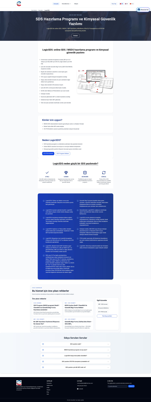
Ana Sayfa (34, 10)
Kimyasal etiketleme (103, 308)
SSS (48, 394)
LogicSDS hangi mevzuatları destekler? (75, 355)
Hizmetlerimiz (65, 3)
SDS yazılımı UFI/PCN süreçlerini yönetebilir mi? (75, 361)
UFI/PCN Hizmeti (48, 153)
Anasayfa (56, 3)
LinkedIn (81, 389)
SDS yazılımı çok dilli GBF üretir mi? (76, 367)
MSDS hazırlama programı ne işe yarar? (75, 350)
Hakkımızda (50, 385)
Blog (48, 392)
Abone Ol (131, 386)
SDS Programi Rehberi (63, 153)
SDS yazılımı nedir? (75, 344)
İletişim (76, 3)
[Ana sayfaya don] (18, 3)
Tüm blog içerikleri (107, 316)
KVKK (48, 387)
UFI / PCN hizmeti (102, 311)
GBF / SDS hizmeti (102, 304)
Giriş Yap (114, 3)
